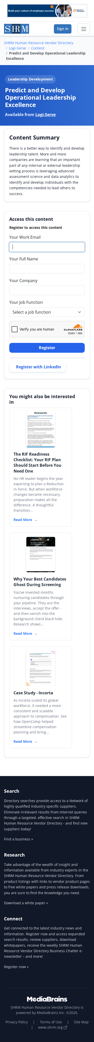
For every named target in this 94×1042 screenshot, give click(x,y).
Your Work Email (25, 237)
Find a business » (18, 839)
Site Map (81, 1022)
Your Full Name (23, 259)
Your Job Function (26, 302)
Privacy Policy (17, 1022)
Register (47, 347)
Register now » (16, 966)
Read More (23, 519)
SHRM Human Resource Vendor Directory (38, 42)
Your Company (23, 280)
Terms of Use (51, 1022)
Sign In (62, 28)
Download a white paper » (26, 902)
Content (37, 48)
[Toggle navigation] (83, 29)
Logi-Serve (17, 48)
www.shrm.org (51, 1027)
